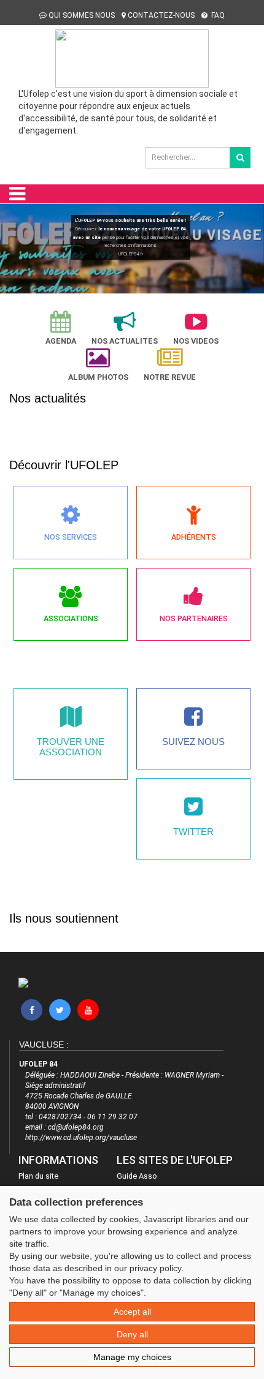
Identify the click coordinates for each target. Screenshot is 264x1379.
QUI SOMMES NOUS (82, 15)
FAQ (217, 15)
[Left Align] (240, 157)
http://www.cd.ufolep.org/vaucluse (81, 1137)
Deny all (132, 1334)
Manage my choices (132, 1357)
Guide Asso (137, 1176)
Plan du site (38, 1176)
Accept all (132, 1312)
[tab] (60, 328)
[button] (14, 251)
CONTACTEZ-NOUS (161, 15)
